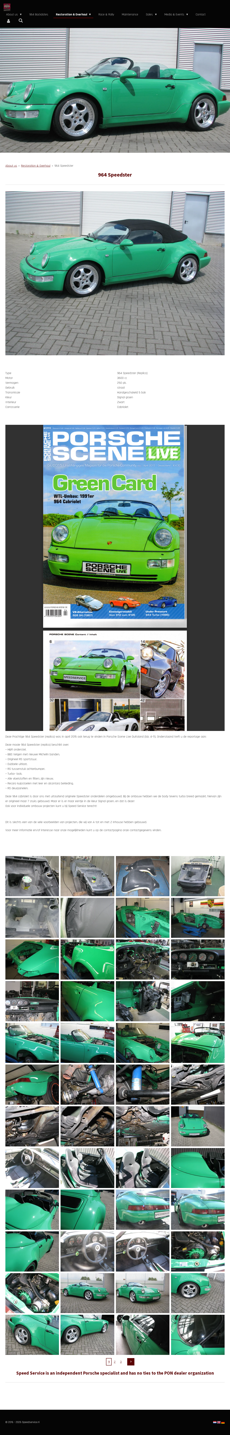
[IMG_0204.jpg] (87, 1251)
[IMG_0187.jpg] (32, 1126)
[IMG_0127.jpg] (87, 918)
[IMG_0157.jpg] (32, 1043)
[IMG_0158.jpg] (87, 1043)
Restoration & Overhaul (35, 166)
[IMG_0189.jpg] (142, 1126)
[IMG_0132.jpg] (198, 918)
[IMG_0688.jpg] (142, 1335)
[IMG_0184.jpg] (142, 1085)
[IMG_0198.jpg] (198, 1168)
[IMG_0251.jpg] (87, 1335)
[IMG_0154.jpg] (198, 1001)
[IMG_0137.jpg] (87, 959)
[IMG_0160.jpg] (142, 1043)
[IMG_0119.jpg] (142, 876)
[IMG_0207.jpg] (142, 1251)
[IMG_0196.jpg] (87, 1168)
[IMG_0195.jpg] (32, 1168)
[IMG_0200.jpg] (87, 1210)
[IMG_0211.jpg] (32, 1293)
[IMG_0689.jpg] (198, 1335)
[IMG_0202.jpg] (198, 1210)
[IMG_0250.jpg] (32, 1335)
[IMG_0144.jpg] (198, 959)
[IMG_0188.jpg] (87, 1126)
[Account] (8, 21)
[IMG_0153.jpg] (142, 1001)
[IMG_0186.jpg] (198, 1085)
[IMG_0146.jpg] (32, 1001)
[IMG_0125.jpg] (32, 918)
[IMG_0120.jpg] (198, 876)
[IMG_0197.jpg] (142, 1168)
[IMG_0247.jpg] (87, 1293)
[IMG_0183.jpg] (87, 1085)
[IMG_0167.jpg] (198, 1043)
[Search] (20, 21)
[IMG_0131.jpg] (142, 918)
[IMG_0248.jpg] (142, 1293)
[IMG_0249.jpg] (198, 1293)
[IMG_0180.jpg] (32, 1085)
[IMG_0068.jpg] (32, 876)
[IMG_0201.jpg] (142, 1210)
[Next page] (131, 1361)
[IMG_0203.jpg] (32, 1251)
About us (11, 166)
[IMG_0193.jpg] (198, 1126)
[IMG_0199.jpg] (32, 1210)
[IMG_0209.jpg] (198, 1251)
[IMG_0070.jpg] (87, 876)
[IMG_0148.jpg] (87, 1001)
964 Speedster (63, 166)
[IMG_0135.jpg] (32, 959)
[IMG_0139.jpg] (142, 959)
